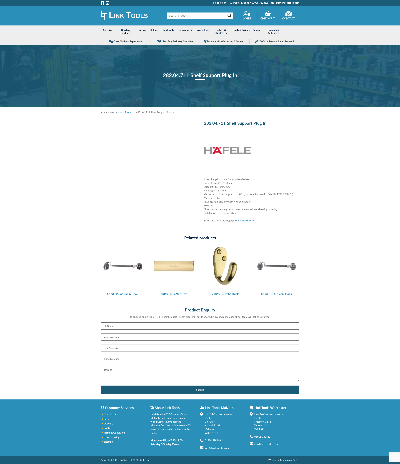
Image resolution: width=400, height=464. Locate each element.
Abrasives (108, 30)
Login (247, 18)
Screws (257, 30)
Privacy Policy (111, 437)
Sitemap (108, 441)
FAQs (107, 428)
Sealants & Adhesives (273, 31)
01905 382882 (260, 2)
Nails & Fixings (241, 30)
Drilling (154, 30)
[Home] (124, 19)
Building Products (125, 31)
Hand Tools (168, 30)
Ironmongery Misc (244, 220)
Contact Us (110, 414)
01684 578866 (241, 2)
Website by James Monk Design (283, 460)
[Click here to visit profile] (102, 2)
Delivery (108, 423)
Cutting (142, 30)
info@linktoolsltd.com (287, 2)
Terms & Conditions (114, 432)
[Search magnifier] (229, 16)
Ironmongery (185, 30)
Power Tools (202, 30)
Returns (108, 419)
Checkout (267, 18)
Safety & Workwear (221, 31)
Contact (288, 18)
